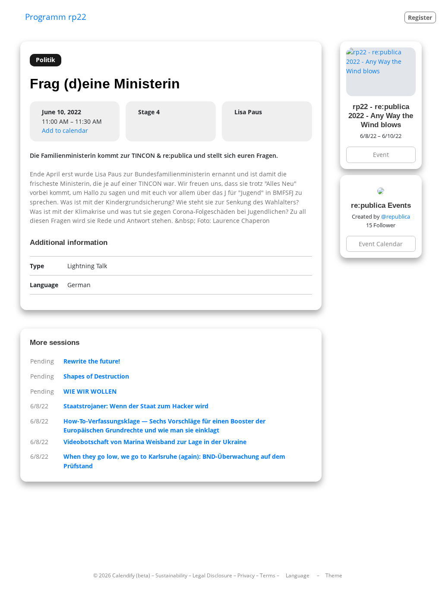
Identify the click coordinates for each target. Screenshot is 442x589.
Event (381, 154)
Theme (333, 575)
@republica (395, 216)
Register (420, 17)
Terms (267, 575)
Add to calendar (65, 130)
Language (297, 575)
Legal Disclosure (212, 575)
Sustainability (171, 575)
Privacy (246, 575)
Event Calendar (381, 244)
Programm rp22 (55, 16)
